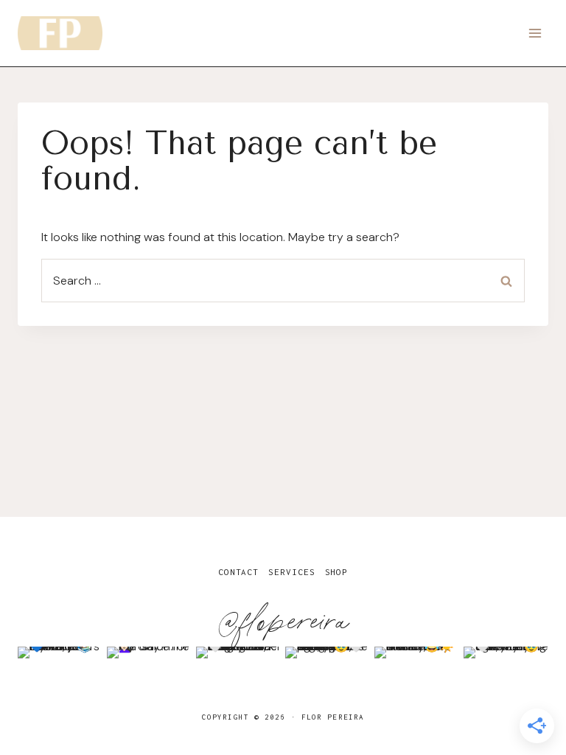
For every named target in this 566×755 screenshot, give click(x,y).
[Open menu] (534, 32)
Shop (337, 572)
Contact (238, 572)
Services (291, 572)
